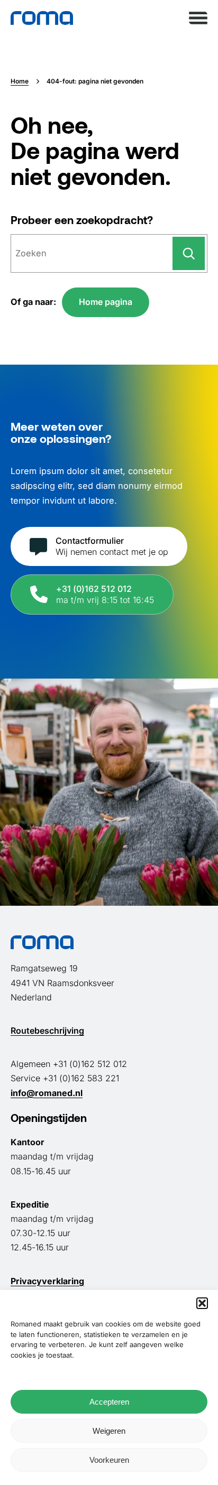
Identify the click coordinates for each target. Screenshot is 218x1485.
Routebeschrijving (47, 1030)
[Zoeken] (188, 253)
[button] (202, 1303)
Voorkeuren (109, 1459)
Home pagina (105, 301)
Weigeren (109, 1430)
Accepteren (109, 1401)
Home (20, 81)
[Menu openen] (198, 18)
